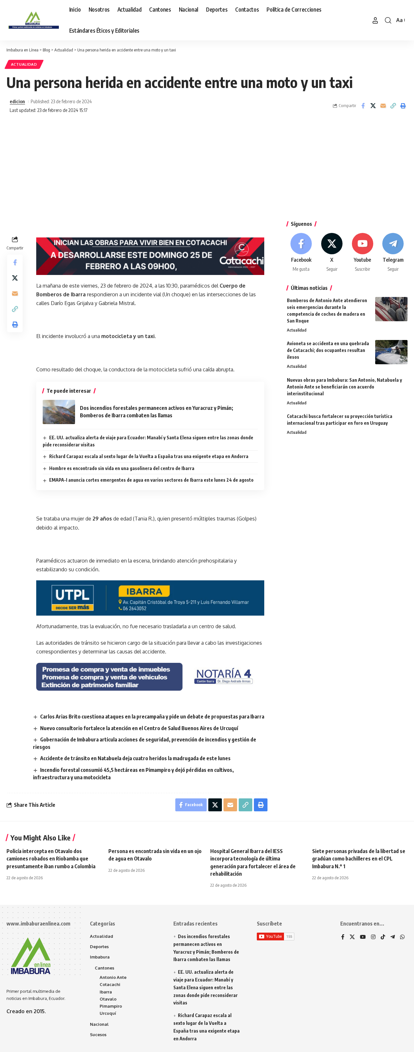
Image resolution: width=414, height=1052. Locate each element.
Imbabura (100, 956)
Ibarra (106, 991)
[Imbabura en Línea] (32, 20)
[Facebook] (301, 253)
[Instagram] (373, 937)
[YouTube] (363, 937)
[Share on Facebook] (362, 106)
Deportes (99, 946)
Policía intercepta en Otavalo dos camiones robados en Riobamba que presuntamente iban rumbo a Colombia (50, 858)
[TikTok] (383, 937)
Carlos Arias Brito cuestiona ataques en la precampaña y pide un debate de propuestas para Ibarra (152, 716)
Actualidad (24, 64)
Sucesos (98, 1034)
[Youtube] (362, 253)
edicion (17, 101)
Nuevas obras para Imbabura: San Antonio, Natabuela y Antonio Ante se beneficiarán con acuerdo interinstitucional (344, 386)
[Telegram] (393, 253)
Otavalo (108, 999)
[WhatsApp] (402, 937)
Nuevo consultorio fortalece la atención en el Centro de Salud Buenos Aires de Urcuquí (139, 728)
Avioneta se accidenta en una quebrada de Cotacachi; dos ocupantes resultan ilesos (328, 350)
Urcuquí (108, 1013)
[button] (375, 20)
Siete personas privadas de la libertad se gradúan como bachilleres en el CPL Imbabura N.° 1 (358, 858)
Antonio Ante (113, 977)
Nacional (99, 1024)
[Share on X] (372, 106)
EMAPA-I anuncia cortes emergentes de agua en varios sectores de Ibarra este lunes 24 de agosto (151, 480)
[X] (331, 253)
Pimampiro (111, 1006)
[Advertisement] (207, 169)
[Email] (382, 106)
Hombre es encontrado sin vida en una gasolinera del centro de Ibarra (121, 468)
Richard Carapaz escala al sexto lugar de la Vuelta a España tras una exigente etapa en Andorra (148, 456)
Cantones (104, 967)
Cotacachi (110, 984)
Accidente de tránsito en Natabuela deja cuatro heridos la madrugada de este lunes (135, 758)
